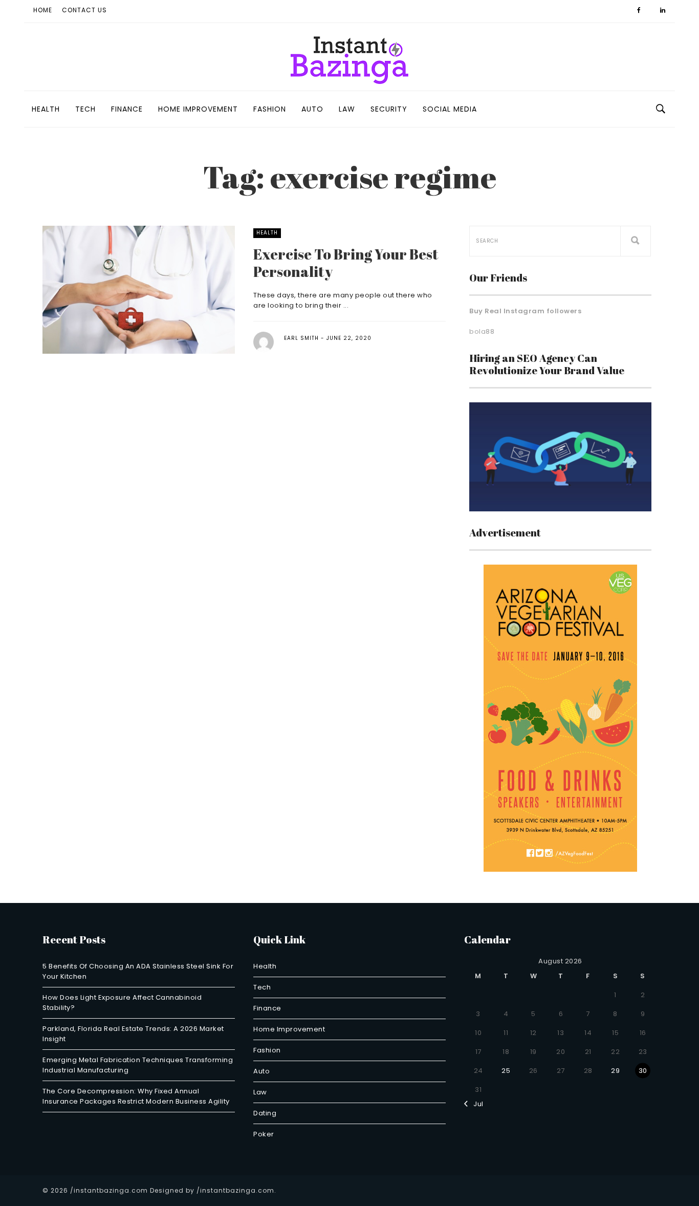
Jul (476, 1104)
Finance (127, 109)
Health (46, 109)
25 (505, 1070)
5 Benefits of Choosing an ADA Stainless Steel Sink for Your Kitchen (137, 971)
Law (347, 109)
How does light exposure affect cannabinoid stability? (122, 1003)
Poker (263, 1134)
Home (42, 10)
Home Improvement (198, 109)
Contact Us (84, 10)
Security (388, 109)
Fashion (269, 109)
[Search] (635, 241)
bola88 (481, 331)
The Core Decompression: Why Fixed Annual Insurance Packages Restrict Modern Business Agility (136, 1096)
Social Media (450, 109)
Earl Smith (301, 338)
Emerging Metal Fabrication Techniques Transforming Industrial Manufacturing (137, 1065)
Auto (312, 109)
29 (615, 1070)
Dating (264, 1113)
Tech (85, 109)
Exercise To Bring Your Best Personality (346, 262)
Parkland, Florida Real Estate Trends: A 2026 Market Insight (133, 1034)
